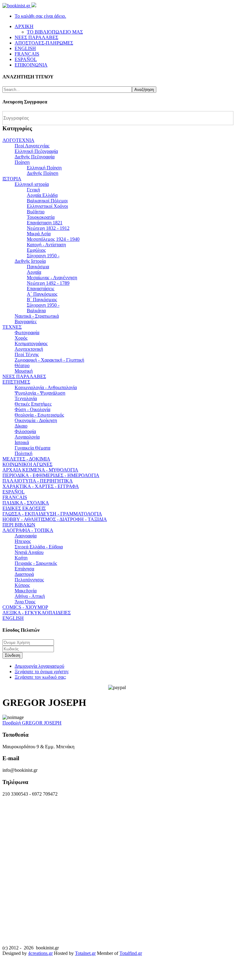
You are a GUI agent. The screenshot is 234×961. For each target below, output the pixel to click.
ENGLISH (13, 618)
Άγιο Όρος (25, 601)
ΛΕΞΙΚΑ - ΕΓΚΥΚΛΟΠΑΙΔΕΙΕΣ (36, 612)
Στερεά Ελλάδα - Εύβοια (39, 546)
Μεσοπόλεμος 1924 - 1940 (53, 239)
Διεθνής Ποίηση (42, 173)
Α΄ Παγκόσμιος (42, 294)
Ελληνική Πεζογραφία (36, 151)
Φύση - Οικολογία (32, 409)
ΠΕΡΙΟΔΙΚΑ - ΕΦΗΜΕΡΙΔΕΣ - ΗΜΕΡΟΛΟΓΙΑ (50, 475)
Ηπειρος (23, 541)
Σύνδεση (12, 655)
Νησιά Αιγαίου (29, 552)
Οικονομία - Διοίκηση (36, 420)
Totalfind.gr (130, 953)
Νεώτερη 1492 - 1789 (48, 283)
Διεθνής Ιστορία (30, 261)
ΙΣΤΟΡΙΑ (11, 178)
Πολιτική (23, 453)
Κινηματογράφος (31, 343)
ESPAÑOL (13, 491)
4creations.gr (40, 953)
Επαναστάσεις (40, 288)
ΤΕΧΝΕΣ (12, 327)
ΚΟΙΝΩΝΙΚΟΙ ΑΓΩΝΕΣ (27, 464)
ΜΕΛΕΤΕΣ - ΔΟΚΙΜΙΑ (26, 458)
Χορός (21, 338)
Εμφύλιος (36, 250)
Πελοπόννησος (29, 579)
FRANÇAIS (14, 497)
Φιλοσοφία (25, 431)
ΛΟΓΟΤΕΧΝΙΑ (18, 140)
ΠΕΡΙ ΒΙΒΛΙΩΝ (18, 524)
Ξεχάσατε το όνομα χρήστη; (42, 671)
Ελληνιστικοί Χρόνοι (47, 206)
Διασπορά (24, 574)
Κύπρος (22, 585)
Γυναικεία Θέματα (32, 447)
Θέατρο (22, 365)
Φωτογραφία (27, 332)
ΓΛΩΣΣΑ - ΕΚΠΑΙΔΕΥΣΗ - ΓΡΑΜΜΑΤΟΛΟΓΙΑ (52, 513)
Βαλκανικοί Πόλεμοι (47, 200)
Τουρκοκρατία (41, 217)
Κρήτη (21, 557)
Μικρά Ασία (39, 233)
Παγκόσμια (38, 266)
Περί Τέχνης (27, 354)
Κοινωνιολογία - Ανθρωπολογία (46, 387)
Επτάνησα (24, 568)
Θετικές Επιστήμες (33, 403)
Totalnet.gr (85, 953)
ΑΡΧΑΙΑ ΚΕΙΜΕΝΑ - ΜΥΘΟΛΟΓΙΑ (40, 469)
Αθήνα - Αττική (30, 596)
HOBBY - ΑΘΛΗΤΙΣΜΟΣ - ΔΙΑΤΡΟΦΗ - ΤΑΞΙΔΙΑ (54, 519)
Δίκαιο (21, 425)
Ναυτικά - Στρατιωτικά (37, 316)
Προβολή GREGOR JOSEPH (32, 722)
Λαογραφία (26, 535)
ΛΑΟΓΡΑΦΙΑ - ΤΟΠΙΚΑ (27, 530)
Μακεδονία (26, 590)
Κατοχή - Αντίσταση (46, 244)
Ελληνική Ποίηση (44, 167)
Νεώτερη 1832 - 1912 (48, 228)
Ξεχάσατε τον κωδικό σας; (40, 677)
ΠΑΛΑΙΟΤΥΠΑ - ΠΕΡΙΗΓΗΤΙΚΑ (37, 480)
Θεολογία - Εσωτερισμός (39, 414)
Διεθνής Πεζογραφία (35, 156)
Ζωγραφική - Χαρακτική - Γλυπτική (49, 360)
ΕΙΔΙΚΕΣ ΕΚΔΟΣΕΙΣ (24, 508)
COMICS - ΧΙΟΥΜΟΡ (25, 607)
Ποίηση (22, 162)
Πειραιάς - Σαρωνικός (36, 563)
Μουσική (24, 371)
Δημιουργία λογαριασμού (39, 666)
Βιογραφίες (26, 321)
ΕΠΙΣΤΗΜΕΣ (16, 382)
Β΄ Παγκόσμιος (42, 299)
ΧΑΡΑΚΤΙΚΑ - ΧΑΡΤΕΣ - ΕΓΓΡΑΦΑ (40, 486)
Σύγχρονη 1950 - (43, 255)
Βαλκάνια (36, 310)
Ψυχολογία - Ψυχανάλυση (40, 393)
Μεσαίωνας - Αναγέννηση (52, 277)
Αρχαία (34, 272)
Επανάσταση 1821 (44, 222)
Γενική (33, 189)
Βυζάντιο (35, 211)
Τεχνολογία (26, 398)
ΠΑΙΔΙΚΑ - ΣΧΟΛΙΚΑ (25, 502)
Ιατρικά (22, 442)
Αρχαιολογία (27, 436)
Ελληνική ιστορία (32, 184)
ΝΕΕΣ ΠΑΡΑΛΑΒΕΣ (24, 376)
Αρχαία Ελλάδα (42, 195)
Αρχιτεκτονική (29, 349)
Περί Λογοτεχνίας (32, 145)
